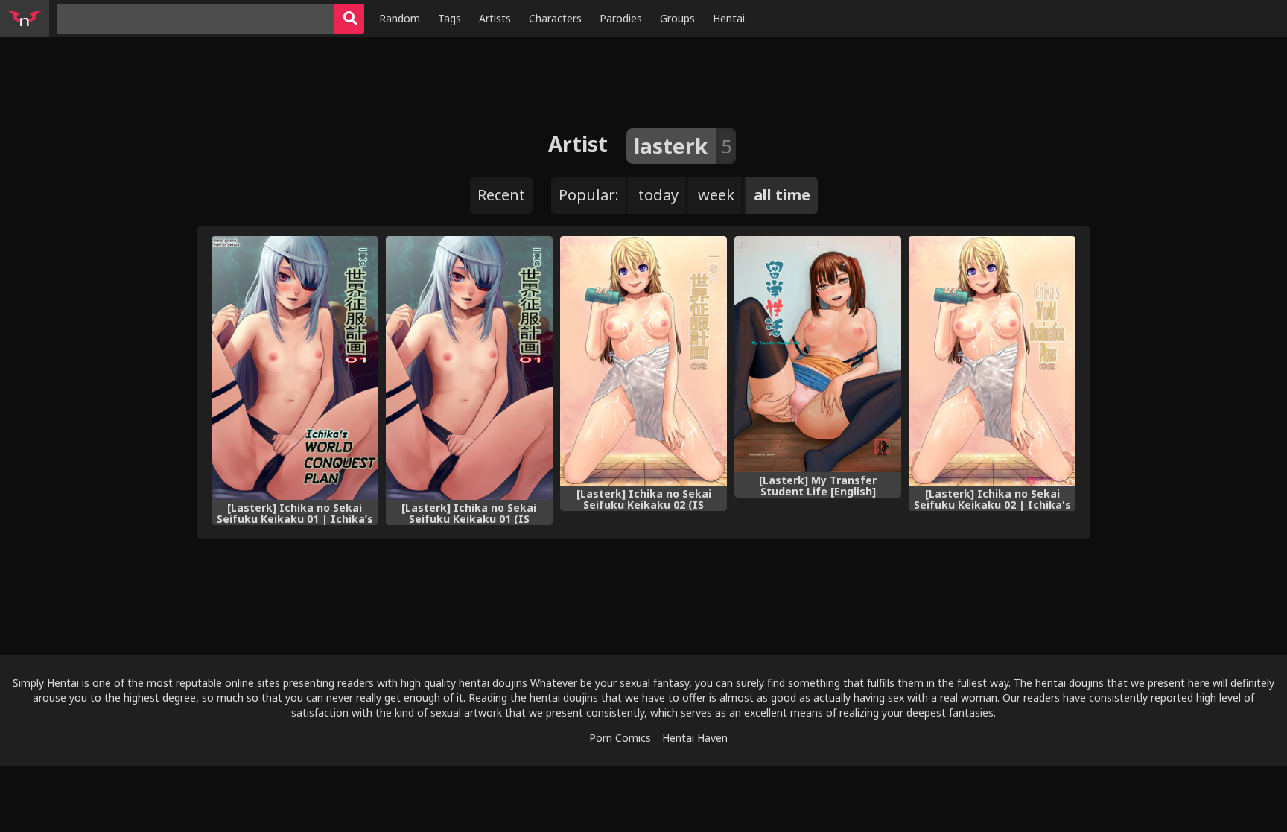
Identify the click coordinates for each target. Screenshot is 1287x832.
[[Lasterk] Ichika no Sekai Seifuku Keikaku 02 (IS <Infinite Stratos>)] (643, 360)
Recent (501, 195)
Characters (555, 18)
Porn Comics (620, 738)
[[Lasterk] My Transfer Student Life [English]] (817, 354)
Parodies (621, 18)
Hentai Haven (695, 738)
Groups (677, 18)
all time (782, 195)
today (658, 195)
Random (399, 18)
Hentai (729, 18)
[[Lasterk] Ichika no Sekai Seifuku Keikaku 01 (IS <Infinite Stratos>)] (469, 367)
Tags (449, 18)
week (716, 195)
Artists (495, 18)
